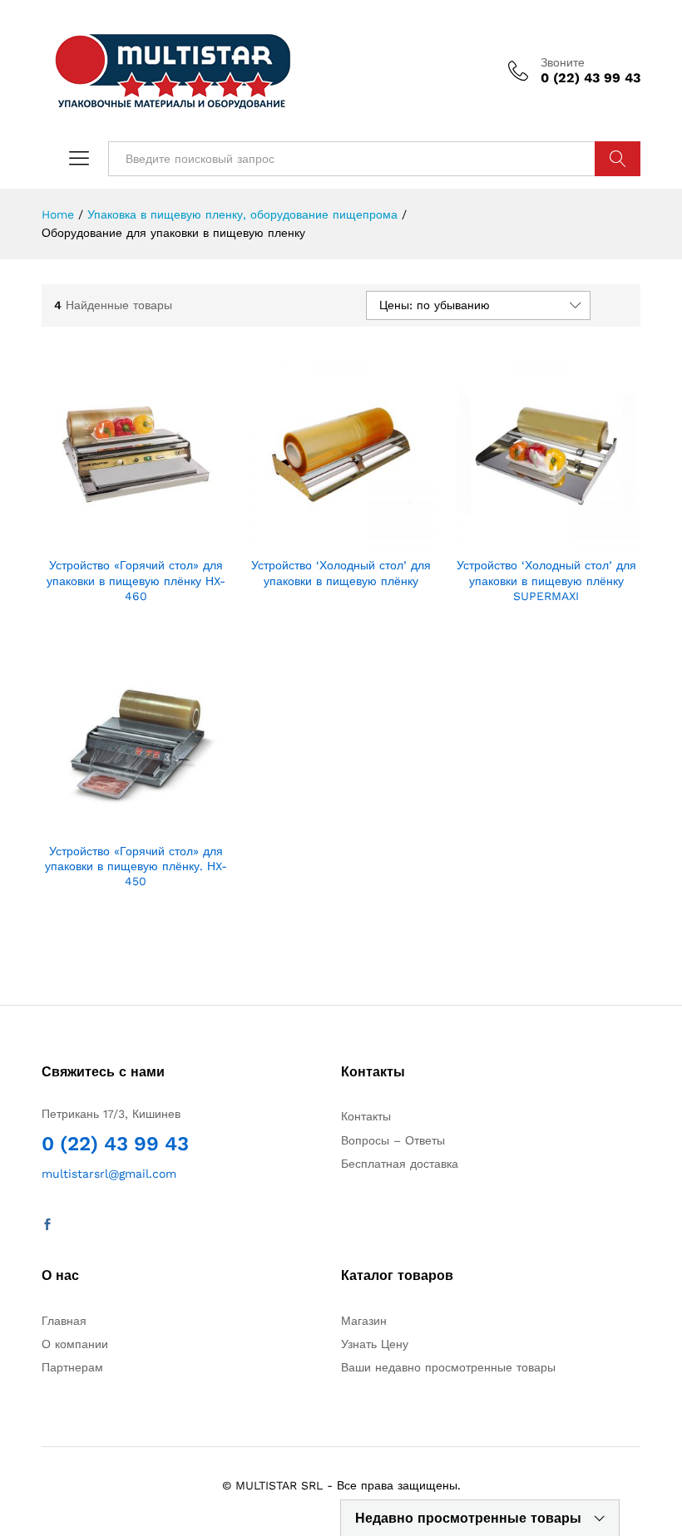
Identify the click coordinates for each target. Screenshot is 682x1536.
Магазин (364, 1320)
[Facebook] (47, 1225)
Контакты (366, 1116)
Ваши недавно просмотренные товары (448, 1367)
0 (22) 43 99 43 (115, 1143)
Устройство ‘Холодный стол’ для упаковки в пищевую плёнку (341, 573)
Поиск (617, 158)
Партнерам (72, 1367)
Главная (64, 1320)
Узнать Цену (374, 1344)
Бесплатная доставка (399, 1163)
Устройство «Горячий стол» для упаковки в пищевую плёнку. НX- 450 (136, 866)
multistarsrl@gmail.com (109, 1173)
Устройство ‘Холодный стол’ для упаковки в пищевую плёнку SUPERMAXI (546, 580)
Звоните (563, 62)
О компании (75, 1344)
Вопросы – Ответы (393, 1140)
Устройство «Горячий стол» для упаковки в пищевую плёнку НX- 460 (136, 580)
